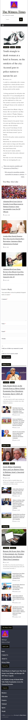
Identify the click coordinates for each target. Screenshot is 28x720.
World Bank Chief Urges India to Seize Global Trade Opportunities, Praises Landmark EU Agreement (18, 410)
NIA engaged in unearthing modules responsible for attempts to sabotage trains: (14, 174)
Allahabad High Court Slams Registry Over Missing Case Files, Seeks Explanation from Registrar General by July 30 (13, 273)
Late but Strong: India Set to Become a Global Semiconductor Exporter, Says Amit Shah (19, 587)
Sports (3, 708)
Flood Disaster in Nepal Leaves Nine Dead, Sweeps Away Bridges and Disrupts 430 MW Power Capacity (14, 673)
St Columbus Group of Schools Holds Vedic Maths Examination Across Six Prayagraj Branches (12, 681)
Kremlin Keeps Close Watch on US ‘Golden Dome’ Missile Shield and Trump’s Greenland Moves (18, 576)
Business (12, 382)
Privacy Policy (6, 662)
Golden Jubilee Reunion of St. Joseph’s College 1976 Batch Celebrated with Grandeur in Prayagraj (18, 491)
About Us (4, 659)
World (3, 711)
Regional (18, 47)
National (12, 47)
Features (12, 463)
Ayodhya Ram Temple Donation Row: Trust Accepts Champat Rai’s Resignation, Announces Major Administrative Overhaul (13, 240)
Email (4, 331)
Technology (13, 547)
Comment (5, 299)
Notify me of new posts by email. (10, 353)
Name (4, 323)
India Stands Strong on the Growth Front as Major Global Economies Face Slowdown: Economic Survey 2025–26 (14, 389)
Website (4, 338)
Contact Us (5, 655)
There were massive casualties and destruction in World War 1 (13, 167)
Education (5, 696)
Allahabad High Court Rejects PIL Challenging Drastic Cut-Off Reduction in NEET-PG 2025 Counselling (19, 517)
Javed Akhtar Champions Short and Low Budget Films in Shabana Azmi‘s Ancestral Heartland (13, 470)
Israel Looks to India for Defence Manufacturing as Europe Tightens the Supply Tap (18, 598)
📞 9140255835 (5, 717)
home (3, 651)
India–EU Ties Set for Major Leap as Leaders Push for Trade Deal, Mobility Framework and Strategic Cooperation (19, 435)
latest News (6, 47)
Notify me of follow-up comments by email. (12, 348)
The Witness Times (14, 12)
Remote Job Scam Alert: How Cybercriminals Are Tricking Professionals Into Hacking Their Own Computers (14, 555)
